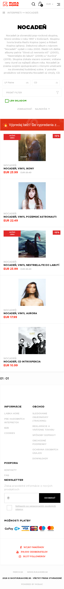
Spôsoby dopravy (44, 435)
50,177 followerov (33, 556)
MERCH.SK (18, 572)
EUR (49, 4)
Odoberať (49, 498)
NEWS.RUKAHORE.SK (37, 572)
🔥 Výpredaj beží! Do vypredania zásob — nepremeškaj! (34, 124)
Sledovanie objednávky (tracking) (40, 417)
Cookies (9, 433)
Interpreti (14, 12)
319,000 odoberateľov (34, 552)
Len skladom (17, 101)
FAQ (6, 475)
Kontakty (10, 470)
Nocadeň (31, 12)
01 (1, 378)
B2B (6, 428)
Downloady (40, 458)
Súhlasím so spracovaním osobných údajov (35, 508)
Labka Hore (11, 413)
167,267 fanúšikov (33, 547)
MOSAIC (39, 584)
